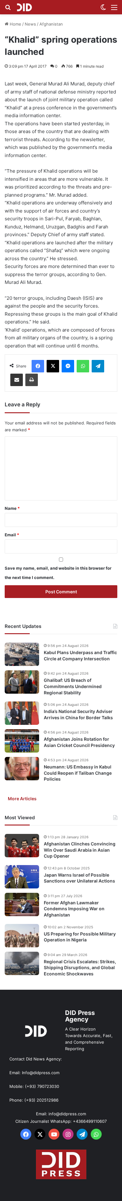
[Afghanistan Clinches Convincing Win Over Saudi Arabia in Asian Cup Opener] (22, 845)
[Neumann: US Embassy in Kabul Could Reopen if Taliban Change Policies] (22, 768)
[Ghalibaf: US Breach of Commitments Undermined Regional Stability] (22, 682)
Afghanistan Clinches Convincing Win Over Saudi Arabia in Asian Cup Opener (79, 850)
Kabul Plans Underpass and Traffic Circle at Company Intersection (80, 655)
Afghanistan (51, 24)
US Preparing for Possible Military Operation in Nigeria (80, 937)
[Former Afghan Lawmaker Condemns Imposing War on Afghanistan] (22, 904)
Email (12, 534)
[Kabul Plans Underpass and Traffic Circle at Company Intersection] (22, 654)
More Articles (22, 798)
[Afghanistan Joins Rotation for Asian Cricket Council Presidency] (22, 741)
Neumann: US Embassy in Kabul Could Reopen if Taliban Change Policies (78, 773)
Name (12, 508)
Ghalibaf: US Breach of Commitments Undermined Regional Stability (73, 686)
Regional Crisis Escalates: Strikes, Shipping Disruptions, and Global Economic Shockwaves (80, 967)
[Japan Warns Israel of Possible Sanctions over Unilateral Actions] (22, 876)
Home (14, 24)
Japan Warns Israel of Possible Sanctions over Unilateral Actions (79, 878)
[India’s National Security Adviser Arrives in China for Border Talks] (22, 713)
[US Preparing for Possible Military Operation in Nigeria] (22, 935)
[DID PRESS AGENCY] (24, 7)
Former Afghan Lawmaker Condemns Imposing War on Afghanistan (74, 908)
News (30, 24)
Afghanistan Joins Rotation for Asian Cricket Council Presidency (79, 742)
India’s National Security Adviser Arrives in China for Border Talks (78, 714)
